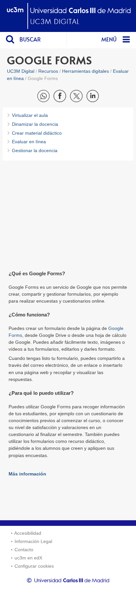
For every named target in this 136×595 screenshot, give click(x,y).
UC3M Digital (20, 71)
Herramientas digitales (85, 71)
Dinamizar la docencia (35, 124)
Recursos (48, 71)
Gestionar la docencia (34, 150)
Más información (27, 473)
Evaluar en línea (29, 141)
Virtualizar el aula (30, 115)
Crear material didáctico (37, 133)
